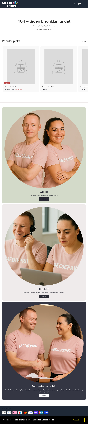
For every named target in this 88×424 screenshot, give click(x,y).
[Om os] (44, 149)
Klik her (44, 199)
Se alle (84, 41)
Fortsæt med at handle (44, 29)
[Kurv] (79, 4)
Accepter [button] (76, 420)
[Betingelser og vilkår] (44, 343)
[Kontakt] (44, 246)
